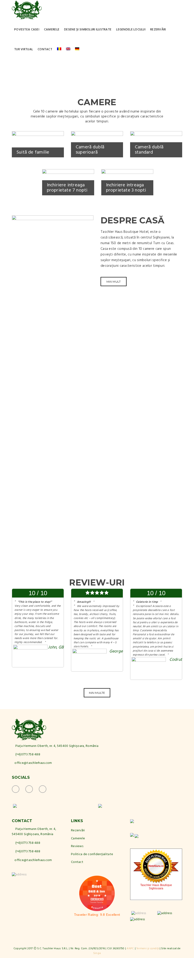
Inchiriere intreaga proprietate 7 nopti (67, 187)
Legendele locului (131, 29)
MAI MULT (113, 281)
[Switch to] (59, 49)
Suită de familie (33, 152)
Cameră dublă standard (149, 149)
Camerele (51, 29)
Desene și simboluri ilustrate (87, 29)
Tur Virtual (23, 49)
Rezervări (158, 29)
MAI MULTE (97, 692)
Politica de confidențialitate (92, 854)
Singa (97, 953)
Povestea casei (26, 29)
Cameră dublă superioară (90, 149)
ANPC (130, 948)
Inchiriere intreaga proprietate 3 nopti (126, 187)
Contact (45, 49)
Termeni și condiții (148, 948)
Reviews (77, 846)
